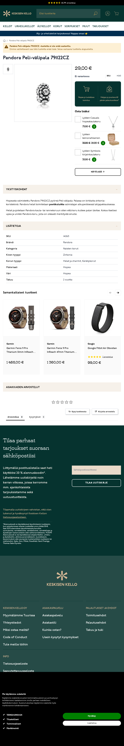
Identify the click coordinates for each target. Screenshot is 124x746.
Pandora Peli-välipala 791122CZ (21, 41)
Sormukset (72, 26)
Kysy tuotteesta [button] (79, 411)
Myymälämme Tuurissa (19, 615)
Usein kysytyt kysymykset (60, 637)
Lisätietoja (13, 226)
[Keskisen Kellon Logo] (17, 13)
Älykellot (44, 26)
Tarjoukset (100, 26)
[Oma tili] (107, 13)
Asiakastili (49, 622)
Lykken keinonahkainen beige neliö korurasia (91, 136)
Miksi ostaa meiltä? (16, 630)
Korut (57, 26)
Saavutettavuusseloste (18, 671)
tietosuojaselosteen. (15, 517)
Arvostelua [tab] (13, 416)
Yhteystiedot (12, 622)
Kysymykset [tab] (35, 416)
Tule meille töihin (15, 644)
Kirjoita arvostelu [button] (106, 411)
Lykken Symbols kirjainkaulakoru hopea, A (91, 153)
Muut (86, 26)
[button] (118, 293)
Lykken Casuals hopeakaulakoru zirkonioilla (91, 120)
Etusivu (4, 40)
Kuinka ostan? (51, 630)
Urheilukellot (25, 26)
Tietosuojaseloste (15, 664)
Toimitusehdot (96, 615)
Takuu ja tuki (94, 630)
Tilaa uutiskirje (96, 483)
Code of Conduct (15, 637)
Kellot (7, 26)
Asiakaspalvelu (52, 615)
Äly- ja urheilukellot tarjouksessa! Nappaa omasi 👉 (62, 33)
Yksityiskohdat (16, 189)
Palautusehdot (96, 622)
